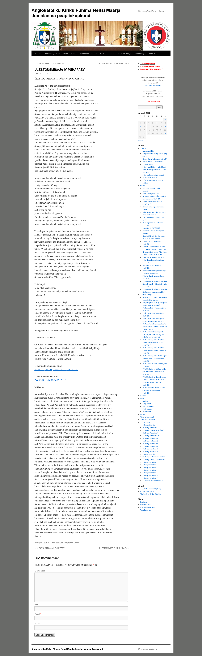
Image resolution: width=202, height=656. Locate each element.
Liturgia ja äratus (148, 164)
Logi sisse (143, 502)
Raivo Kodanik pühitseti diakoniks (155, 281)
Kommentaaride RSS (147, 507)
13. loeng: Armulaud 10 (151, 435)
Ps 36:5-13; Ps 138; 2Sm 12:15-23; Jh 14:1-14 (56, 369)
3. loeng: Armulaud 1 (150, 462)
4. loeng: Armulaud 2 (150, 464)
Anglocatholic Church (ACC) (150, 488)
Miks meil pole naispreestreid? (153, 175)
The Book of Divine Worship (150, 494)
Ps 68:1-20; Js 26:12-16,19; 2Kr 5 (50, 379)
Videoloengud (140, 53)
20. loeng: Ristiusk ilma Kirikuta (154, 457)
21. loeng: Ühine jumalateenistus (154, 459)
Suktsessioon (147, 409)
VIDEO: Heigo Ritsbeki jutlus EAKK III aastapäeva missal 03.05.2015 (153, 342)
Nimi (36, 604)
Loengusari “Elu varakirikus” (151, 69)
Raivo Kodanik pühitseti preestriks (155, 289)
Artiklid (103, 53)
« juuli (140, 140)
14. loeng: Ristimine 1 (150, 438)
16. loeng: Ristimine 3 (150, 443)
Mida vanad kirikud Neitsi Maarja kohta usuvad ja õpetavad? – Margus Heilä (154, 169)
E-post (37, 614)
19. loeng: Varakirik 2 (150, 451)
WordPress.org (145, 510)
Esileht (38, 53)
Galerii (111, 53)
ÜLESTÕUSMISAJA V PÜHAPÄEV (114, 63)
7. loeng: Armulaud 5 (150, 472)
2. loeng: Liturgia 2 (149, 454)
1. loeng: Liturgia (149, 425)
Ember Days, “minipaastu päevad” (155, 159)
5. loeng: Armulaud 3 (150, 467)
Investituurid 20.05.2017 (151, 228)
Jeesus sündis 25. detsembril (153, 161)
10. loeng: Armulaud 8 (150, 427)
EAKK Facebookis (147, 491)
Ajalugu (145, 401)
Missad (74, 53)
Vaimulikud (147, 411)
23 (140, 133)
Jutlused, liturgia (124, 53)
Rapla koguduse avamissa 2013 (154, 292)
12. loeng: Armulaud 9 (150, 433)
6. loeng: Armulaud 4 (150, 470)
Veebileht (38, 623)
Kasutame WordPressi (149, 649)
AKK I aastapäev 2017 (151, 193)
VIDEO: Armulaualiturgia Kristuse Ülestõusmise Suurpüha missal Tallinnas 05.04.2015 (155, 326)
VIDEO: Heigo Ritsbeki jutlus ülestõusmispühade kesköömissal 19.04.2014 (154, 350)
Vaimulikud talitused (88, 53)
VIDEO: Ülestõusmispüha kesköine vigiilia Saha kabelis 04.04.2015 (154, 390)
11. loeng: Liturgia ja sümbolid (153, 430)
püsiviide (59, 542)
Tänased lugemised (52, 53)
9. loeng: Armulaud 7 (150, 478)
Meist (65, 53)
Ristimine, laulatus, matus (150, 66)
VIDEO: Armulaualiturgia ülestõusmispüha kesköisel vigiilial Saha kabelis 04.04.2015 (154, 334)
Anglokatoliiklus (148, 151)
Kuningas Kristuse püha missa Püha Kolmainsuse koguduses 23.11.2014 (153, 260)
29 (165, 133)
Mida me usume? (149, 406)
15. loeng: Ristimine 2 (150, 441)
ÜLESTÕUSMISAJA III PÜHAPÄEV (49, 63)
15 (165, 126)
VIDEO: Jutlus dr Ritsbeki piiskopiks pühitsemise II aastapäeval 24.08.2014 (155, 371)
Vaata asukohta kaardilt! (152, 85)
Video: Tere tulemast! (152, 101)
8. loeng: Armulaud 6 (150, 475)
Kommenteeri (40, 570)
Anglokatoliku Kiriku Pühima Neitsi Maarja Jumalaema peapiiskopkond (75, 12)
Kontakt (152, 53)
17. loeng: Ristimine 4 (150, 446)
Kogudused (147, 403)
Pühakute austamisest (150, 177)
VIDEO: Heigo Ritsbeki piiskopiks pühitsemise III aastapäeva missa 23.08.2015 (155, 358)
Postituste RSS (145, 504)
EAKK (36, 73)
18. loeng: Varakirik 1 (150, 449)
